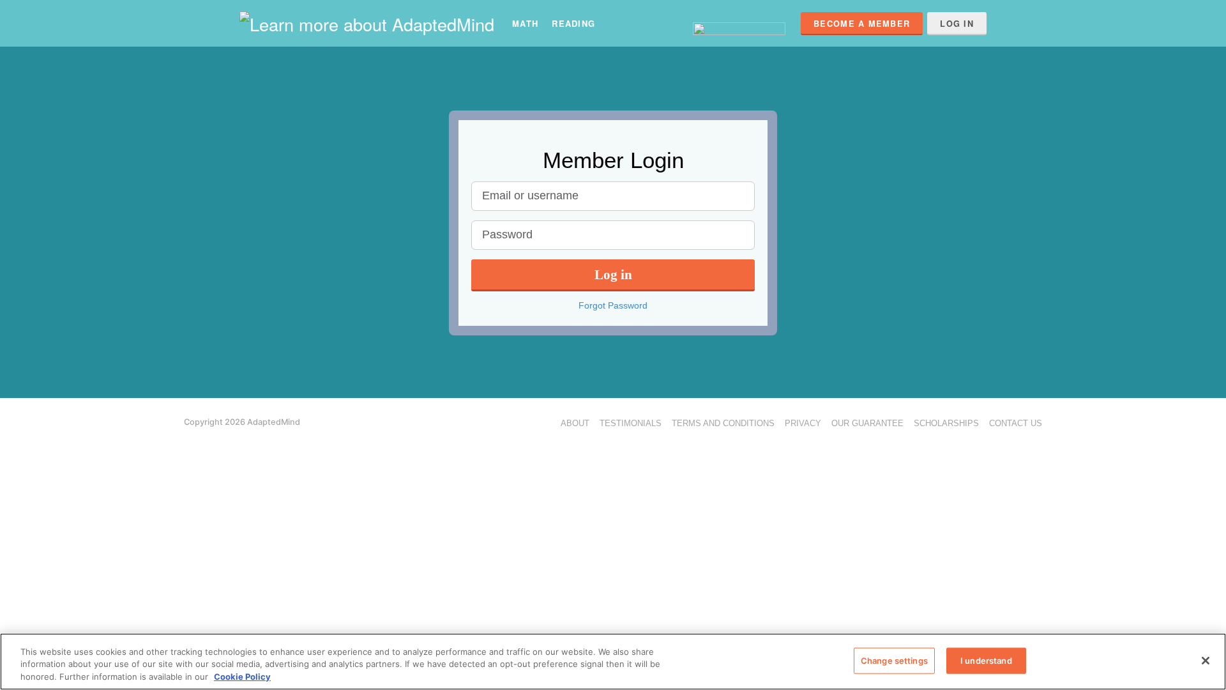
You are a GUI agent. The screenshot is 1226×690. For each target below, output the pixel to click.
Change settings (894, 660)
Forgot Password (613, 305)
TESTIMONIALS (631, 423)
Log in (613, 274)
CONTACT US (1015, 423)
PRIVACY (803, 423)
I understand (986, 660)
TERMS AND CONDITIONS (723, 423)
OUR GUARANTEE (867, 423)
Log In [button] (957, 23)
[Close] (1206, 661)
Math (525, 23)
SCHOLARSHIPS (946, 423)
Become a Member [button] (862, 23)
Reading (573, 23)
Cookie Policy (242, 676)
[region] (613, 661)
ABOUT (575, 423)
